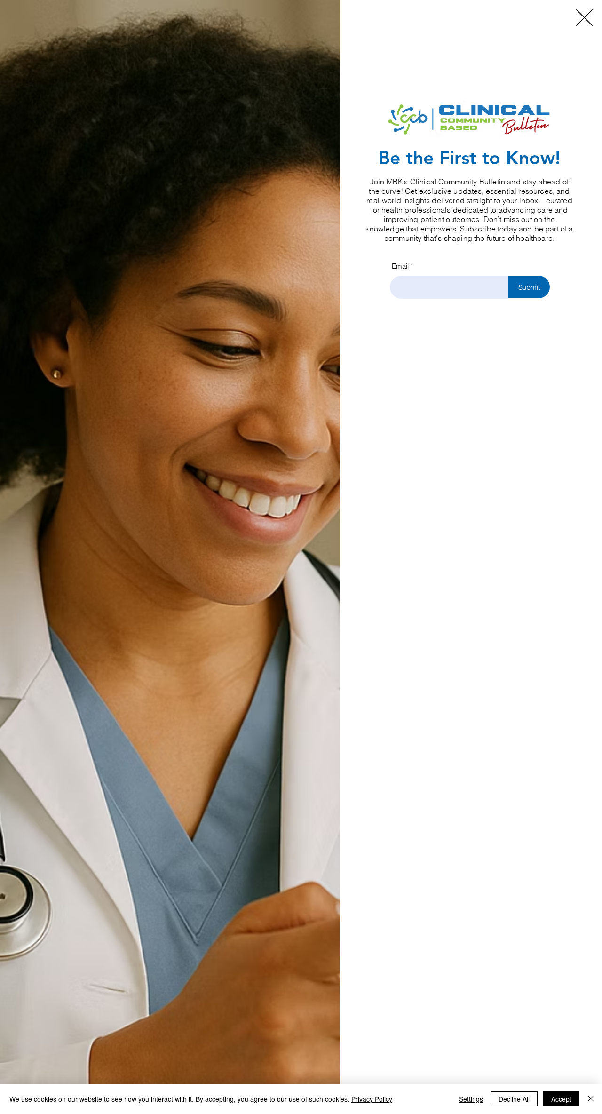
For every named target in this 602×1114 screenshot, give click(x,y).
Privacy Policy (371, 1099)
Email (400, 266)
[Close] (590, 1098)
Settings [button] (471, 1099)
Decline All (514, 1099)
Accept (561, 1099)
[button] (584, 17)
